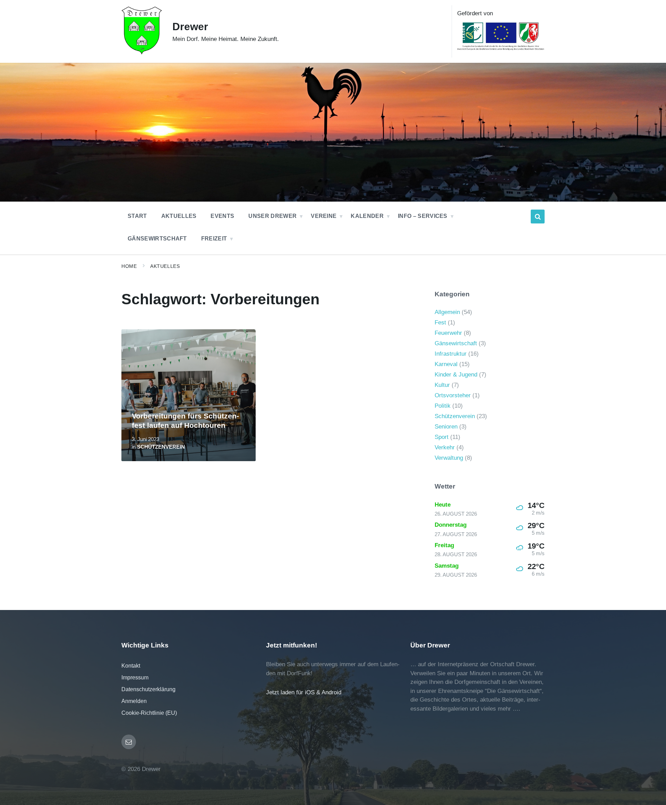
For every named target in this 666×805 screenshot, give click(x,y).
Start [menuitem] (137, 216)
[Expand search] (538, 216)
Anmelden (134, 701)
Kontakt (130, 666)
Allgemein (447, 312)
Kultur (442, 385)
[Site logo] (141, 52)
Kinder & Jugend (456, 374)
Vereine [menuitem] (323, 216)
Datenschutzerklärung (148, 689)
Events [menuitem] (222, 216)
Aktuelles (165, 266)
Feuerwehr (448, 333)
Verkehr (445, 447)
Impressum (134, 677)
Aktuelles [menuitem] (179, 216)
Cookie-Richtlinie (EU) (149, 713)
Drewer (190, 26)
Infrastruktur (451, 353)
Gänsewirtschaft (456, 343)
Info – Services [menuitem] (422, 216)
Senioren (446, 426)
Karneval (446, 364)
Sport (442, 437)
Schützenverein (161, 447)
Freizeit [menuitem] (214, 239)
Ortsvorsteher (453, 395)
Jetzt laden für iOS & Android (303, 692)
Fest (440, 322)
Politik (443, 405)
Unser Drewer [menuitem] (272, 216)
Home (129, 266)
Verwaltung (449, 458)
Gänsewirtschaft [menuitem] (157, 239)
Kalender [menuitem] (367, 216)
